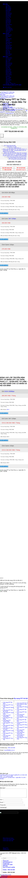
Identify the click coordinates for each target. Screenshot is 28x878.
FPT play (5, 866)
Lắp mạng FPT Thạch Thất (20, 730)
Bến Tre (8, 61)
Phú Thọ (8, 23)
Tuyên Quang (9, 29)
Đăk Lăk (8, 52)
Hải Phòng (8, 14)
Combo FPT (6, 106)
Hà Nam (8, 11)
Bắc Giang (8, 8)
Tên (1, 799)
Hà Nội (7, 5)
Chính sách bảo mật (8, 840)
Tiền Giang (8, 79)
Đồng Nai (8, 70)
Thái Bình (8, 27)
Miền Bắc (5, 4)
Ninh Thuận (9, 54)
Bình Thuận (9, 35)
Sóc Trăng (8, 77)
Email (2, 802)
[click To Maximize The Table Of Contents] (2, 135)
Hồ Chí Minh (9, 58)
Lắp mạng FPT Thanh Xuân (7, 721)
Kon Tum (8, 55)
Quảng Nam (9, 45)
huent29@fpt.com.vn (9, 750)
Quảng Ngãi (9, 47)
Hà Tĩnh (8, 41)
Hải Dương (9, 13)
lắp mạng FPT (11, 108)
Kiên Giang (8, 74)
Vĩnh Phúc (8, 31)
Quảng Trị (8, 46)
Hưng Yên (8, 17)
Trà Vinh (8, 81)
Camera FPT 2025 (7, 107)
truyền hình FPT (10, 113)
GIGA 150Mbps (9, 391)
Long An (8, 75)
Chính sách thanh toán (8, 839)
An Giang (8, 59)
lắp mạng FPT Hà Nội (21, 698)
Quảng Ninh (9, 24)
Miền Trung (6, 33)
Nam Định (8, 20)
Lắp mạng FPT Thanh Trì (7, 736)
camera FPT (6, 849)
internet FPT (13, 110)
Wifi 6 (8, 409)
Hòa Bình (8, 15)
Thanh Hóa (8, 49)
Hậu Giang (8, 73)
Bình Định (8, 65)
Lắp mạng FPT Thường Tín (20, 735)
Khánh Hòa (9, 38)
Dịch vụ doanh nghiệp (9, 867)
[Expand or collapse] (3, 153)
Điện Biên (8, 10)
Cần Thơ (8, 68)
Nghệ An (8, 40)
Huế (7, 37)
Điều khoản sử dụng (8, 838)
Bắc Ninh (8, 6)
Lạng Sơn (8, 19)
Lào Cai (8, 18)
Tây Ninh (8, 78)
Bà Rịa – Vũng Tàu (11, 83)
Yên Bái (8, 32)
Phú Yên (8, 43)
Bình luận (3, 788)
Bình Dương (9, 63)
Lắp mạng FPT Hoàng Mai (7, 716)
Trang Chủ (6, 860)
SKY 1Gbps (12, 218)
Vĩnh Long (8, 82)
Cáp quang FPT (19, 109)
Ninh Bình (8, 22)
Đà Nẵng (8, 36)
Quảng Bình (9, 42)
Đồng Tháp (8, 72)
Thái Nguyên (9, 28)
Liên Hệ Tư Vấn (4, 213)
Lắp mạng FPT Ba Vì (22, 703)
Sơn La (8, 26)
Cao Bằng (8, 9)
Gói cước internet (7, 862)
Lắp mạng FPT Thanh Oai (20, 733)
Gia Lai (7, 50)
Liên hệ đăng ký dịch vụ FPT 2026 (12, 84)
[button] (9, 869)
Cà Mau (8, 67)
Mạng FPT (5, 848)
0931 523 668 (11, 747)
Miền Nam (5, 56)
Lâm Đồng (8, 69)
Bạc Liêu (8, 60)
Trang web (2, 805)
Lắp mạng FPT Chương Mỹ (20, 715)
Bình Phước (9, 64)
